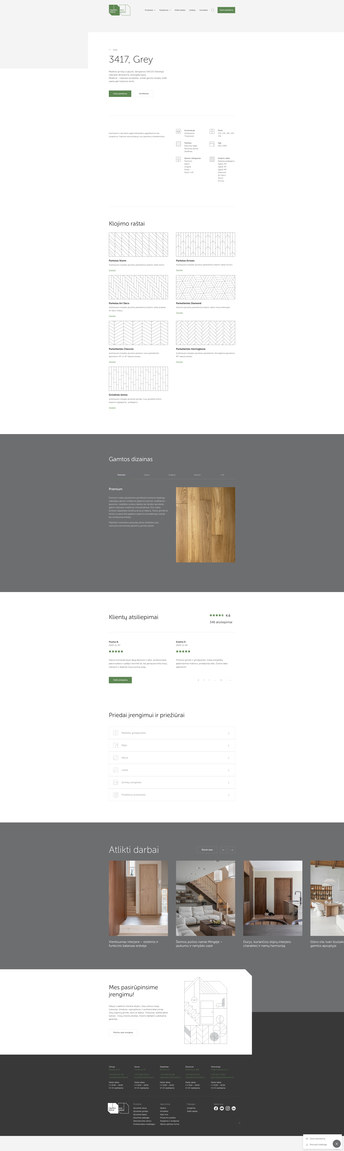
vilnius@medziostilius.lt (118, 1077)
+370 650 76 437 (192, 1074)
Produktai (149, 10)
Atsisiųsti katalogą (318, 1144)
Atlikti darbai (180, 10)
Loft (222, 475)
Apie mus (164, 1114)
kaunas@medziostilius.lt (144, 1077)
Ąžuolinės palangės (141, 1118)
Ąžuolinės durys (140, 1108)
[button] (223, 850)
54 (221, 680)
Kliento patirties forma (169, 1124)
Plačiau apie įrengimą (123, 1032)
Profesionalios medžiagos (144, 1124)
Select (147, 475)
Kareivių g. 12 (114, 1069)
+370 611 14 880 (218, 1074)
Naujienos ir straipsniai (169, 1121)
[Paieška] (213, 10)
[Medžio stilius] (119, 10)
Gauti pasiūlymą (226, 10)
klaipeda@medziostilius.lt (170, 1077)
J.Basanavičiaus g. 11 (219, 1069)
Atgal (115, 50)
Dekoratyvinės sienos (142, 1121)
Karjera (163, 1108)
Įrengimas (191, 1108)
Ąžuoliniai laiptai (140, 1114)
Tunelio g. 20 (140, 1069)
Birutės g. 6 (164, 1069)
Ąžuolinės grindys (140, 1111)
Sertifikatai (144, 93)
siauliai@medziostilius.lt (195, 1077)
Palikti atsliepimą (120, 680)
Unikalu (192, 10)
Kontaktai (204, 10)
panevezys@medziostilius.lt (222, 1077)
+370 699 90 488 (167, 1074)
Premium (121, 475)
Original (172, 475)
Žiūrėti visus (207, 850)
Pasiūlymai (163, 10)
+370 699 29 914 (141, 1074)
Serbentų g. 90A (192, 1069)
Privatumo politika (167, 1118)
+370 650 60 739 (116, 1074)
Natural (197, 475)
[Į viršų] (239, 1123)
